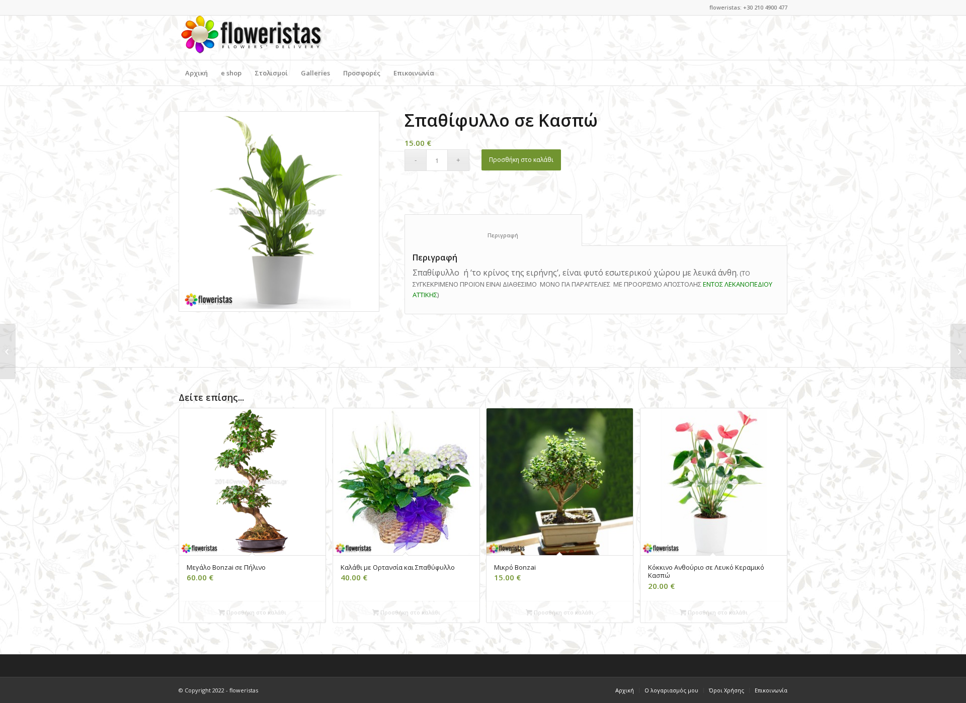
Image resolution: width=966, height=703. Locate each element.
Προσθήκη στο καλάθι (521, 159)
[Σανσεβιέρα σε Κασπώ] (8, 351)
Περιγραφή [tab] (493, 235)
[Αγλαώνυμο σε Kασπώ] (958, 351)
